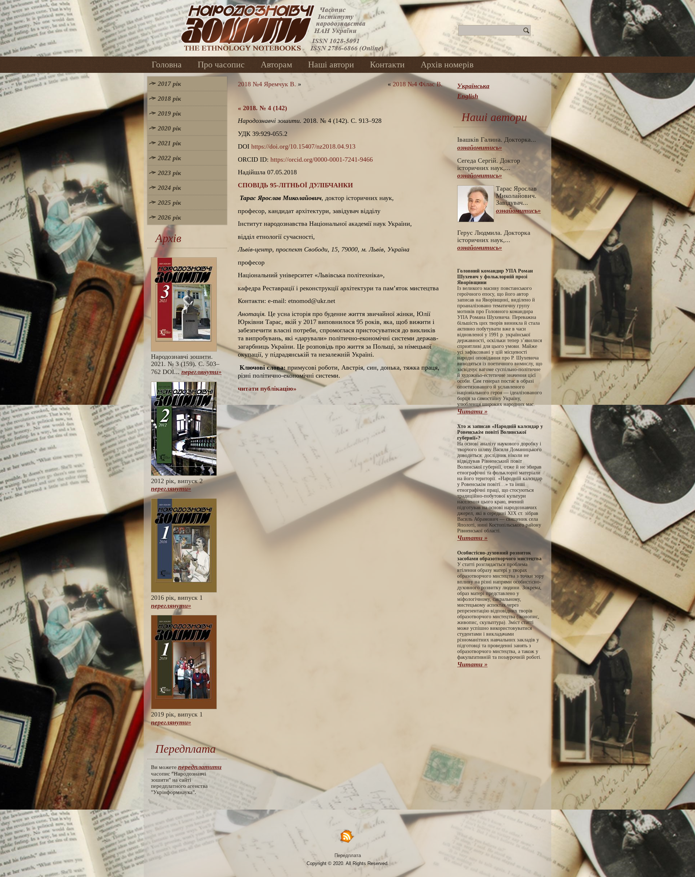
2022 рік (169, 158)
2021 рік (169, 143)
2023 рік (169, 172)
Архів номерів (447, 64)
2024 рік (169, 187)
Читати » (472, 411)
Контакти (387, 64)
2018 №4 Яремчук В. (267, 84)
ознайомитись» (479, 147)
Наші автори (331, 64)
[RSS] (347, 835)
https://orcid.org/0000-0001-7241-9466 (321, 159)
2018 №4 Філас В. (418, 84)
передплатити (200, 766)
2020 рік (169, 128)
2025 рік (169, 202)
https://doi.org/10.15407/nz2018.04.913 (303, 146)
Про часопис (221, 64)
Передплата (347, 855)
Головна (167, 64)
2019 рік (169, 113)
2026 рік (169, 217)
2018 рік (169, 98)
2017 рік (169, 83)
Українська (473, 86)
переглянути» (201, 371)
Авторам (276, 64)
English (467, 96)
